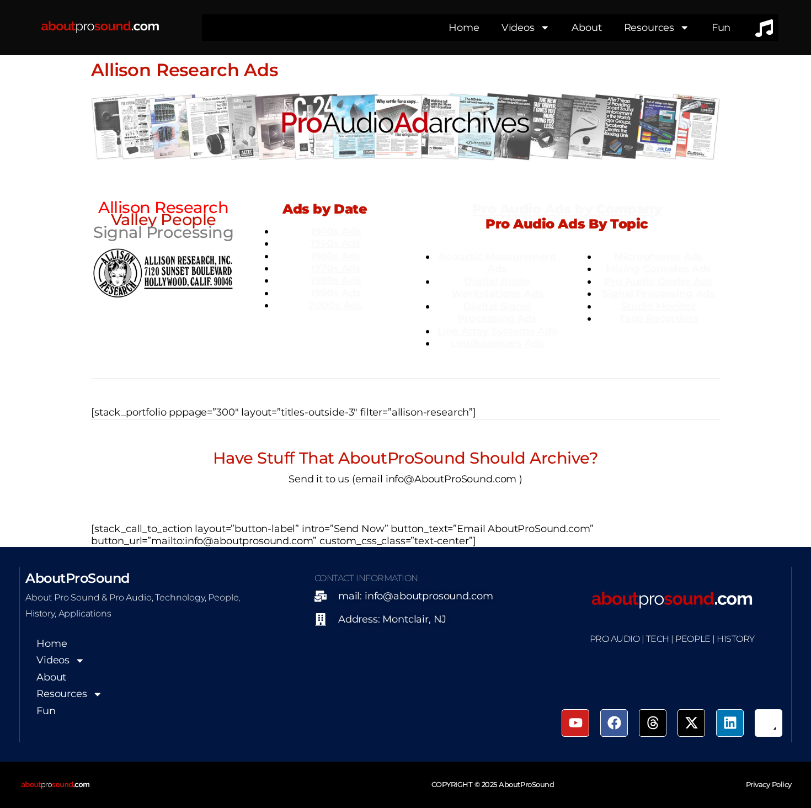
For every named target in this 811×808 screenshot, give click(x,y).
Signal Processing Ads (658, 293)
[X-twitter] (691, 723)
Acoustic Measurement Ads (497, 262)
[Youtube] (575, 723)
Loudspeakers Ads (497, 343)
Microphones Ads (658, 256)
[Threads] (652, 723)
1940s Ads (336, 231)
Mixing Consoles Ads (658, 268)
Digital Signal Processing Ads (497, 312)
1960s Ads (336, 256)
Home (464, 27)
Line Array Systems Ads (497, 331)
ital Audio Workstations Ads (497, 287)
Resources (649, 27)
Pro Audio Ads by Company (566, 209)
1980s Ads (336, 280)
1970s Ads (336, 268)
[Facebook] (614, 723)
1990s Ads (336, 293)
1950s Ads (336, 243)
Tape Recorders (658, 318)
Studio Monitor (658, 306)
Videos (518, 27)
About (586, 27)
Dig (473, 281)
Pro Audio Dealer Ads (658, 281)
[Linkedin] (730, 723)
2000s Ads (335, 305)
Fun (721, 27)
